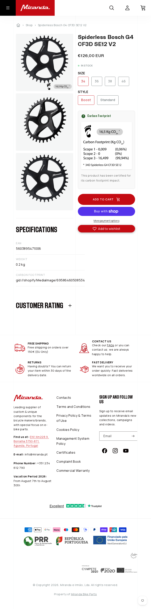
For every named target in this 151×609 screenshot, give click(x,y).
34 (83, 81)
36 (97, 81)
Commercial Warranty (73, 470)
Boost (86, 100)
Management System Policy (72, 441)
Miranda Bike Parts (84, 594)
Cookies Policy (67, 429)
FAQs (110, 345)
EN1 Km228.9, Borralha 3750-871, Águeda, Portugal (31, 441)
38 (110, 81)
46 (124, 81)
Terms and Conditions (73, 406)
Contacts (63, 397)
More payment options (106, 220)
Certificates (65, 452)
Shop (29, 25)
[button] (106, 228)
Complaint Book (68, 461)
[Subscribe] (133, 436)
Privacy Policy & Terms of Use (73, 418)
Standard (109, 101)
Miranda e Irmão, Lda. (75, 585)
